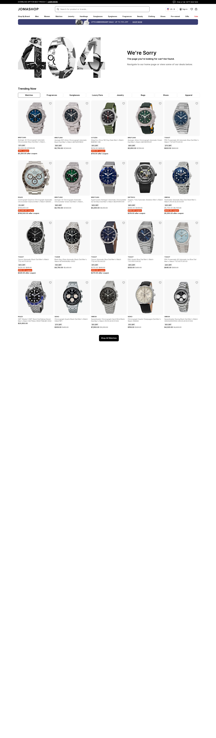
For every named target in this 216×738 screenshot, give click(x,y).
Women (47, 16)
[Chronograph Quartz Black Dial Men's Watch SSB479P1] (87, 282)
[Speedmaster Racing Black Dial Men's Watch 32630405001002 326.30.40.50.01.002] (197, 282)
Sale (196, 16)
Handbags (84, 16)
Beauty (140, 16)
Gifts (187, 16)
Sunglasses (98, 16)
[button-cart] (196, 9)
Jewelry (71, 16)
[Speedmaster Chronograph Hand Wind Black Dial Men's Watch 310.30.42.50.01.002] (124, 282)
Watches (58, 16)
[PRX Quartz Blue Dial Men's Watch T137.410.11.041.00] (160, 223)
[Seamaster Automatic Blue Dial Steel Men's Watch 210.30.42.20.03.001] (197, 163)
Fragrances (127, 16)
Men (37, 16)
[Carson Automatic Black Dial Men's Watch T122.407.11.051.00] (50, 223)
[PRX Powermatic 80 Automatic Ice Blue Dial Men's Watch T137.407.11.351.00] (197, 223)
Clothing (151, 16)
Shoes (162, 16)
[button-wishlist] (191, 9)
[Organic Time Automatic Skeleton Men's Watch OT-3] (160, 163)
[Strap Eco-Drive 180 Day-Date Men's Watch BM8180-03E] (124, 103)
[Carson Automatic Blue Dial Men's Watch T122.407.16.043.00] (124, 223)
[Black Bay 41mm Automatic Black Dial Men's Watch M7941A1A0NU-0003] (87, 223)
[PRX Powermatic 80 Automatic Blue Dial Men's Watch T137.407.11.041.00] (197, 103)
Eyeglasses (112, 16)
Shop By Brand (24, 16)
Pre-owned (175, 16)
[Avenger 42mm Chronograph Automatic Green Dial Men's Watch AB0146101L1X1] (160, 103)
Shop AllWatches (109, 338)
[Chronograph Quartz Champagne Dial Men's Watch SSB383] (160, 282)
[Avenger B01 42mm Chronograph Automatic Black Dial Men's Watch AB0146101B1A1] (87, 103)
